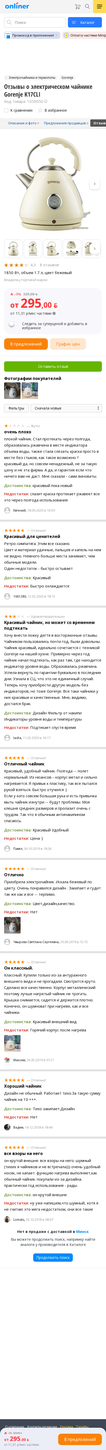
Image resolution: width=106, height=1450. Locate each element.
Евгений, (19, 510)
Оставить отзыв (53, 366)
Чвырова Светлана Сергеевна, (36, 942)
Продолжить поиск (53, 1257)
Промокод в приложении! (33, 35)
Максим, (19, 1060)
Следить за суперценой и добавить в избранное (54, 326)
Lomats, (19, 1219)
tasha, (17, 738)
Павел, (18, 848)
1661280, (20, 596)
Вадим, (18, 1127)
